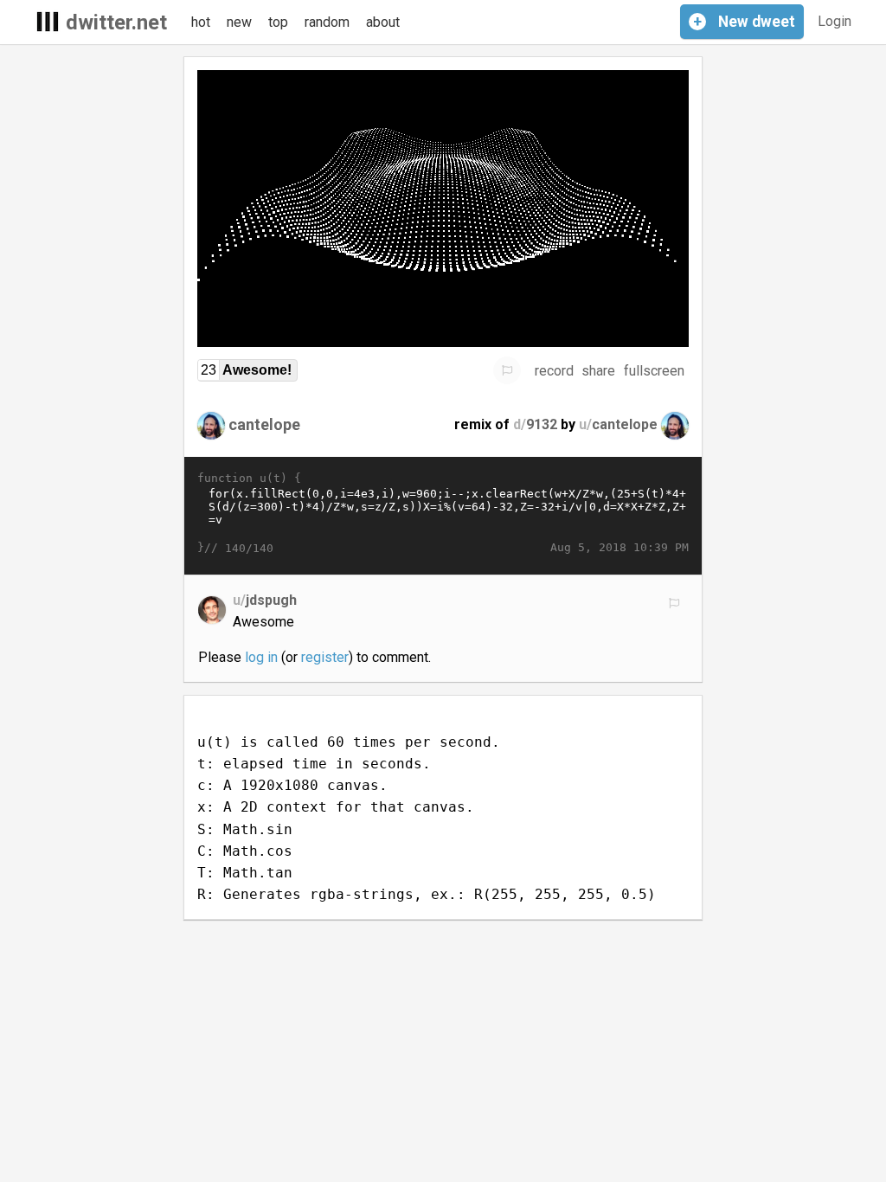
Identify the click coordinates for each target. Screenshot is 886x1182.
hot (200, 22)
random (327, 22)
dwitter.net (116, 22)
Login (834, 21)
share (598, 371)
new (239, 22)
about (383, 22)
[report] (507, 370)
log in (261, 657)
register (325, 657)
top (278, 22)
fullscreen (654, 371)
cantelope (264, 424)
